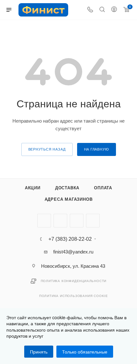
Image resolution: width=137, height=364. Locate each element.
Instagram (76, 220)
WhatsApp (93, 220)
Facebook (60, 220)
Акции (32, 187)
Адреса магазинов (69, 199)
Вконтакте (44, 220)
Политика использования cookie (73, 296)
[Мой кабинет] (114, 10)
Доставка (67, 187)
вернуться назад (47, 149)
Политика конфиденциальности (74, 281)
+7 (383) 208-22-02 (70, 239)
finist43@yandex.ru (73, 251)
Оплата (103, 187)
